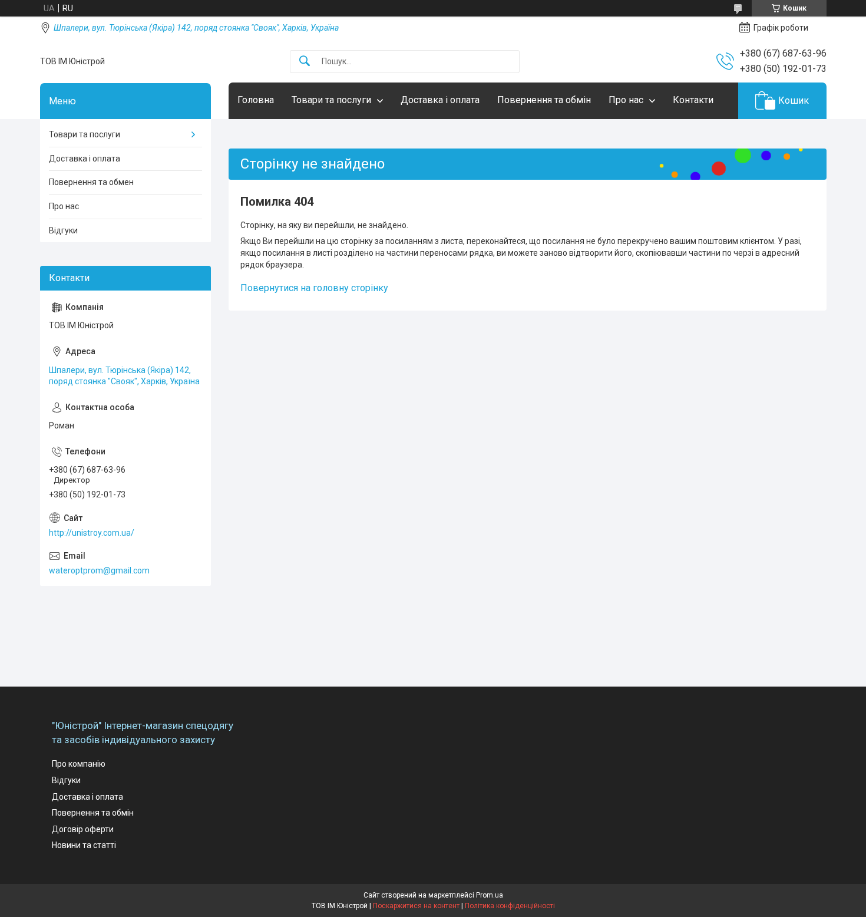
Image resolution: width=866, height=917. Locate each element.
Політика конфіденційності (510, 906)
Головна (255, 99)
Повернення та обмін (544, 99)
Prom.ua (489, 895)
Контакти (693, 99)
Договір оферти (83, 829)
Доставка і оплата (440, 99)
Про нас (626, 99)
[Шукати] (304, 61)
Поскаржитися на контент (416, 906)
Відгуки (63, 230)
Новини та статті (84, 845)
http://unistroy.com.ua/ (91, 532)
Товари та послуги (331, 99)
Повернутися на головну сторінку (314, 287)
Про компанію (78, 763)
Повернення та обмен (91, 182)
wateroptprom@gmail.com (99, 570)
